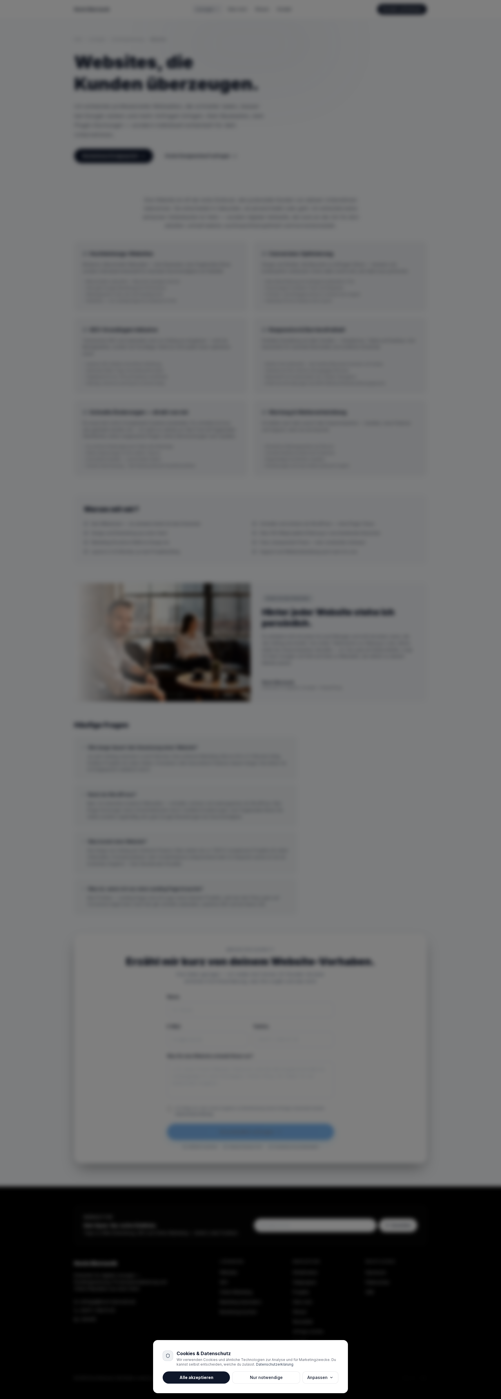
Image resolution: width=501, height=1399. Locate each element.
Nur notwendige (266, 1377)
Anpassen (317, 1377)
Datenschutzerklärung (274, 1364)
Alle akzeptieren (196, 1377)
